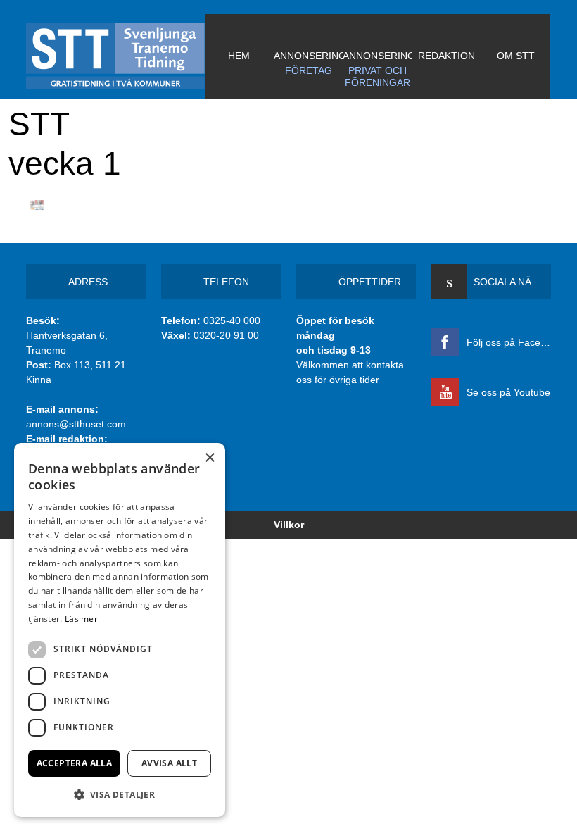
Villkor (289, 524)
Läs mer (81, 619)
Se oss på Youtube (508, 392)
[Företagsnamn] (115, 56)
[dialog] (119, 630)
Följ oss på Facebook (508, 342)
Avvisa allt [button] (169, 763)
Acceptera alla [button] (75, 763)
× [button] (209, 458)
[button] (119, 794)
